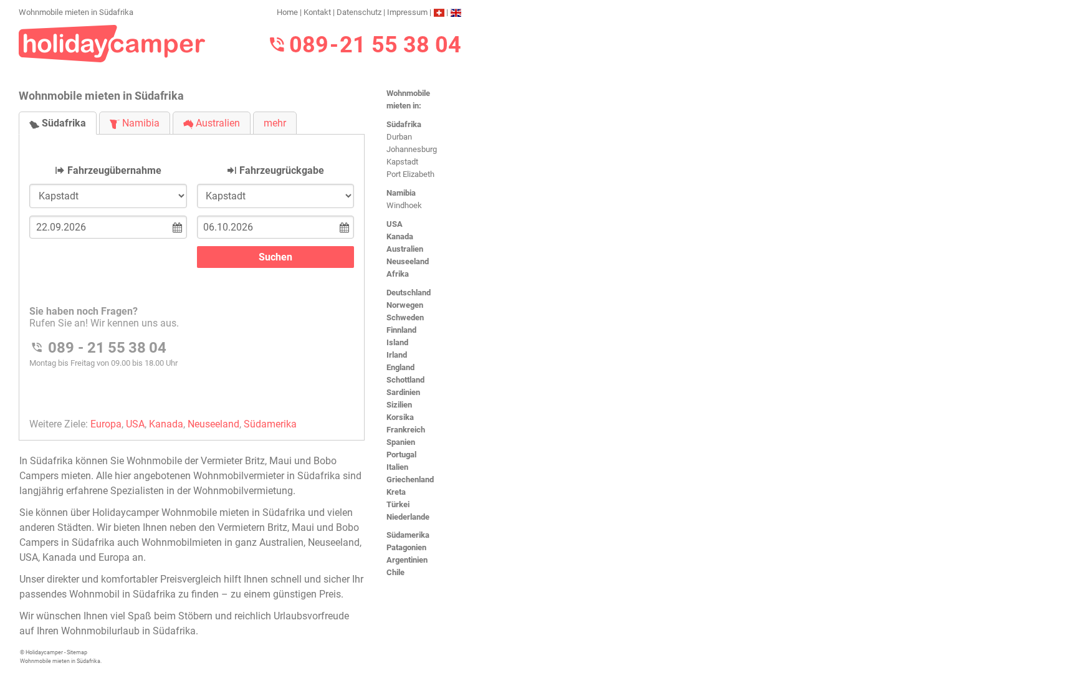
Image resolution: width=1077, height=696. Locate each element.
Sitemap (77, 652)
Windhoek (404, 205)
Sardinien (403, 392)
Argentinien (407, 560)
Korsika (400, 417)
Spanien (400, 442)
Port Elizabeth (410, 174)
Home (287, 12)
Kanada (399, 236)
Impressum (407, 12)
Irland (396, 355)
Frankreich (405, 429)
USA (394, 224)
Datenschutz (359, 12)
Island (397, 342)
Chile (395, 572)
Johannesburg (411, 149)
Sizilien (399, 404)
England (400, 367)
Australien (404, 249)
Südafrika (403, 124)
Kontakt (317, 12)
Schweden (405, 317)
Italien (397, 467)
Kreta (396, 492)
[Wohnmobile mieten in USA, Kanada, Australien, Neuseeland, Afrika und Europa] (112, 43)
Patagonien (406, 547)
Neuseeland (407, 261)
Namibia (401, 193)
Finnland (401, 330)
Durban (399, 136)
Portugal (401, 454)
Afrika (397, 274)
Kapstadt (402, 161)
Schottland (405, 379)
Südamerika (407, 535)
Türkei (397, 504)
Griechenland (410, 479)
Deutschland (408, 292)
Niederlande (407, 517)
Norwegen (404, 305)
